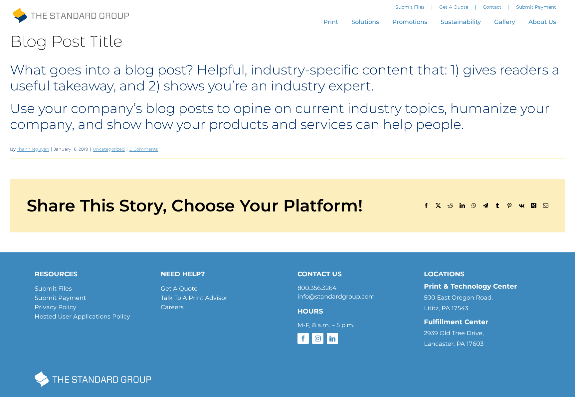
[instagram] (317, 338)
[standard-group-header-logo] (70, 13)
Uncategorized (109, 149)
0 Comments (143, 149)
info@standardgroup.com (336, 296)
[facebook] (303, 338)
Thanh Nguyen (33, 149)
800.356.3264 (316, 288)
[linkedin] (332, 338)
